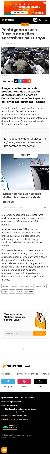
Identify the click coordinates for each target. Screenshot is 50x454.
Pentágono (29, 291)
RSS (25, 415)
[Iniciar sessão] (40, 20)
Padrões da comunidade (11, 415)
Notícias (14, 286)
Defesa (5, 286)
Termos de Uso (20, 397)
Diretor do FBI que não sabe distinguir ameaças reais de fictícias (22, 197)
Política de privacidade (11, 401)
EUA (12, 291)
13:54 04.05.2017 (8, 43)
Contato (31, 397)
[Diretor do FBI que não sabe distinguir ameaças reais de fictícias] (25, 172)
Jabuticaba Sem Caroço (26, 374)
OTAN (5, 291)
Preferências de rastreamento (14, 419)
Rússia (19, 291)
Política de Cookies (9, 405)
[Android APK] (9, 427)
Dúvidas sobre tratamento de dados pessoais (20, 410)
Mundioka (6, 374)
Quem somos (7, 397)
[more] (45, 207)
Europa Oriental (26, 286)
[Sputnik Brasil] (8, 21)
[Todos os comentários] (4, 450)
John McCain (40, 286)
